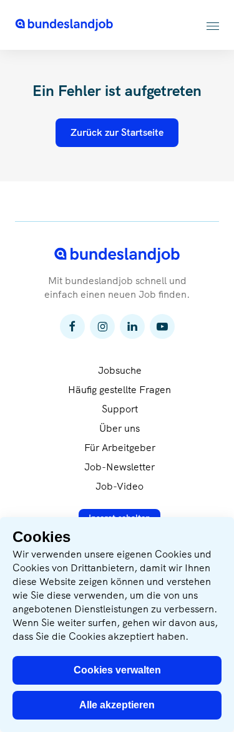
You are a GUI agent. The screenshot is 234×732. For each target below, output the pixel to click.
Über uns (119, 428)
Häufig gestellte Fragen (119, 389)
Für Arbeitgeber (119, 447)
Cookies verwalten (117, 670)
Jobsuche (120, 370)
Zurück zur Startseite (117, 132)
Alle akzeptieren (117, 705)
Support (120, 409)
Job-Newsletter (119, 466)
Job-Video (119, 486)
